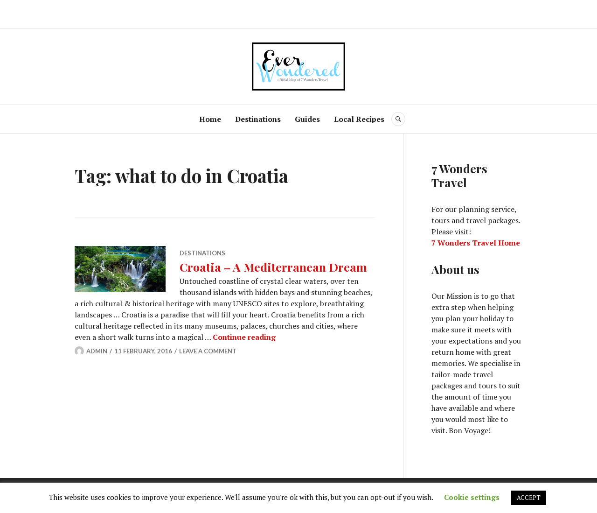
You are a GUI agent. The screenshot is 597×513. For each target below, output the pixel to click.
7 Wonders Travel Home (475, 243)
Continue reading (244, 337)
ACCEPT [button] (529, 497)
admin (96, 351)
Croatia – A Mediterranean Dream (273, 266)
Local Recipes (359, 119)
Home (210, 119)
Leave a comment (207, 351)
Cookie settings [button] (472, 497)
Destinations (258, 119)
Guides (307, 119)
